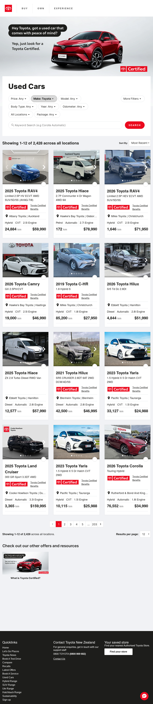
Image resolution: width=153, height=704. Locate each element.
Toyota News (9, 655)
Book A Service (10, 673)
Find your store (118, 651)
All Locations (21, 114)
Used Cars (8, 677)
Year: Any (48, 106)
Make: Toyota (44, 99)
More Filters (132, 99)
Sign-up (6, 699)
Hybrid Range (9, 681)
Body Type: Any (23, 106)
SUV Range (8, 685)
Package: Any (47, 114)
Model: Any (70, 99)
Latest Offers (9, 670)
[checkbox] (43, 184)
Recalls (6, 666)
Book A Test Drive (11, 659)
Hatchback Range (12, 692)
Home (5, 647)
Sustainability (9, 696)
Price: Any (19, 99)
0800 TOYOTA (69, 654)
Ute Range (8, 688)
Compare (7, 662)
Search (135, 125)
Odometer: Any (74, 106)
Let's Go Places (10, 651)
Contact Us (59, 659)
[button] (144, 696)
